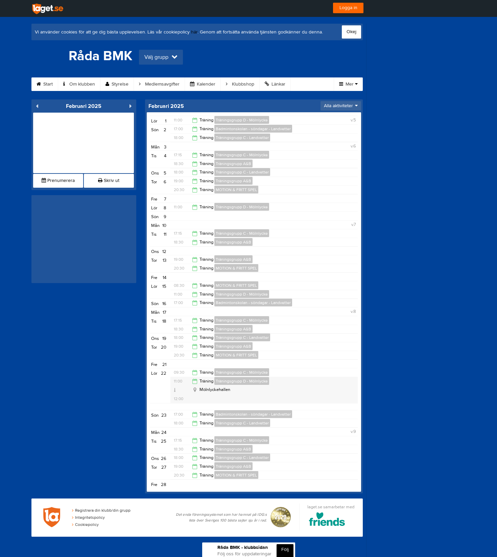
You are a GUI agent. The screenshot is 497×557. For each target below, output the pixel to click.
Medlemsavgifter (162, 84)
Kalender (205, 84)
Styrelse (119, 84)
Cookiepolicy (87, 524)
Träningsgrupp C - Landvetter (242, 137)
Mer (349, 84)
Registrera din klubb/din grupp (103, 510)
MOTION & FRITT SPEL (236, 189)
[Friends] (327, 520)
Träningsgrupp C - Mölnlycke (242, 155)
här (194, 32)
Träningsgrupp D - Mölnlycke (242, 120)
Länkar (277, 84)
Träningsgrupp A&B (233, 163)
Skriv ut (110, 181)
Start (47, 84)
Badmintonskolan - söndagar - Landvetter (253, 129)
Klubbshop (242, 84)
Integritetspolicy (90, 517)
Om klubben (81, 84)
